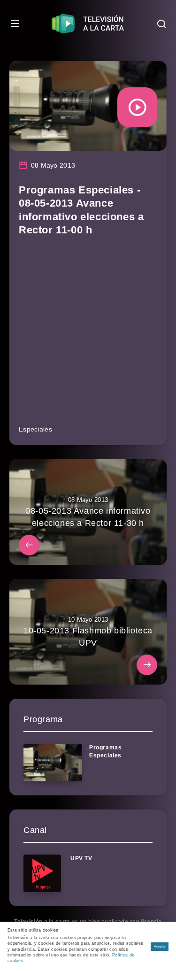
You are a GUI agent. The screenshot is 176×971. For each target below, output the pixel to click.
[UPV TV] (42, 873)
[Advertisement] (88, 335)
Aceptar (160, 946)
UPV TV (81, 858)
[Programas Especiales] (52, 762)
